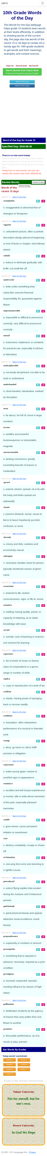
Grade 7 (24, 1060)
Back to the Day (19, 197)
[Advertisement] (23, 113)
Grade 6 (9, 1060)
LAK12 (4, 3)
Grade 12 (9, 1074)
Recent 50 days (24, 186)
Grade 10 (9, 1069)
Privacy (32, 1152)
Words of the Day (22, 82)
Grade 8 (9, 1064)
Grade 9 (24, 1064)
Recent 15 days (38, 182)
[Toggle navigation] (42, 3)
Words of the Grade (22, 86)
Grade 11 (23, 1069)
